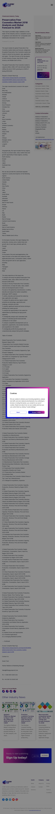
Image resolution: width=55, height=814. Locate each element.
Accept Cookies (36, 412)
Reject (18, 412)
